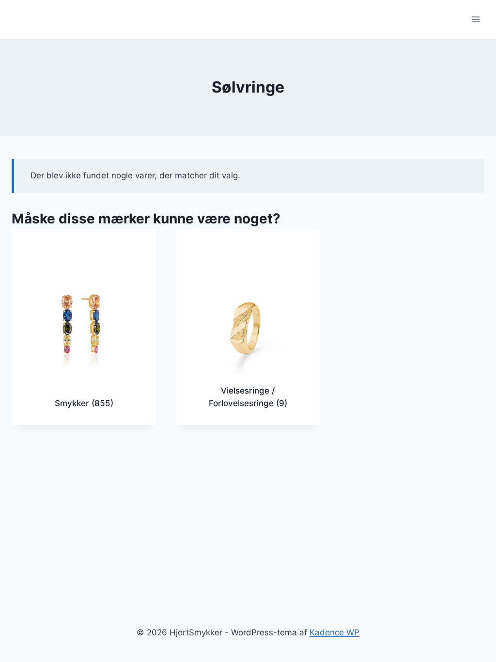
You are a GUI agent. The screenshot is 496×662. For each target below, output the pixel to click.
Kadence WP (334, 632)
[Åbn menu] (475, 19)
